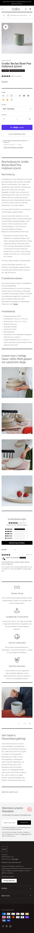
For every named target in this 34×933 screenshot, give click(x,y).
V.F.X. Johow (15, 859)
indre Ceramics (6, 856)
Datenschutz (24, 834)
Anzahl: (4, 114)
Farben (15, 304)
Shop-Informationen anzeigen (13, 147)
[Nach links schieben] (4, 15)
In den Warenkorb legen (17, 134)
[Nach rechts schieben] (30, 15)
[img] (6, 555)
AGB (9, 834)
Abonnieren (24, 822)
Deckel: (4, 104)
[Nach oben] (31, 930)
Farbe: (4, 92)
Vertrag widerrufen (9, 880)
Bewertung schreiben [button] (17, 543)
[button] (2, 9)
